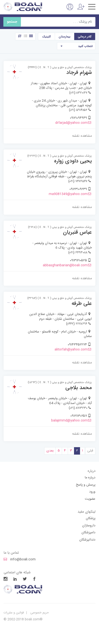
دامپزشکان (88, 532)
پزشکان (90, 518)
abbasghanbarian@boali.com (65, 265)
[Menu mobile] (91, 7)
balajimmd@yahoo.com (69, 420)
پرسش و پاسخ (85, 485)
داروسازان (88, 525)
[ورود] (70, 9)
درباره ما (90, 477)
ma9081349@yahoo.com (68, 194)
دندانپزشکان (87, 540)
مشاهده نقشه (82, 135)
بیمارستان (64, 36)
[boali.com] (23, 6)
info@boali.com (22, 559)
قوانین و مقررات (14, 613)
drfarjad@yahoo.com (71, 122)
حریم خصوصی (39, 613)
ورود (92, 492)
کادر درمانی (85, 36)
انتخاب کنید (85, 46)
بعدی (50, 451)
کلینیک (46, 36)
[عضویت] (81, 9)
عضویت (90, 499)
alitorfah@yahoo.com (71, 349)
